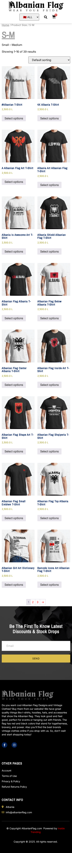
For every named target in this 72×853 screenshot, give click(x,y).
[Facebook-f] (4, 745)
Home (5, 25)
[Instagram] (14, 745)
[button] (45, 17)
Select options (14, 118)
